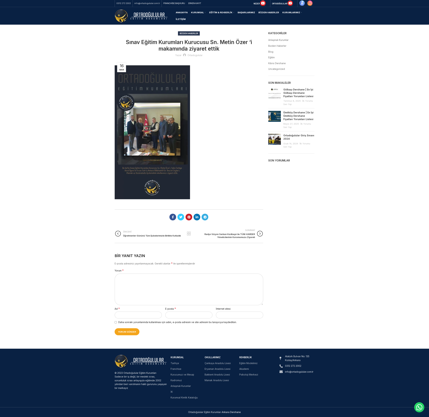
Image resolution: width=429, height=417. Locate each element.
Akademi (244, 368)
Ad (117, 308)
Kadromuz (176, 380)
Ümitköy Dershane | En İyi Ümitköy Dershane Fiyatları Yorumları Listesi (298, 115)
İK (172, 391)
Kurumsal (177, 357)
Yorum (119, 270)
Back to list (189, 233)
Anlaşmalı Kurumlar (278, 40)
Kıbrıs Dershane (277, 63)
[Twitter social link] (180, 217)
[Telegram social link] (205, 217)
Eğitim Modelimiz (248, 363)
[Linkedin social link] (197, 217)
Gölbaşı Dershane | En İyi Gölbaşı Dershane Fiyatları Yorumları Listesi (298, 92)
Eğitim (271, 57)
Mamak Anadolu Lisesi (217, 380)
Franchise (176, 368)
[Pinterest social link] (189, 217)
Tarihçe (175, 363)
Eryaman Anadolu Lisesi (217, 368)
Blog (270, 51)
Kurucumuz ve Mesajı (182, 374)
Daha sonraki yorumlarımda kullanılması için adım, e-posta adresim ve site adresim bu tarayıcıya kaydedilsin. (177, 322)
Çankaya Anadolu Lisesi (218, 363)
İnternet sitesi (223, 308)
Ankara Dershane (231, 412)
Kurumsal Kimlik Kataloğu (184, 397)
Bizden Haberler (189, 33)
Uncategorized (276, 68)
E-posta (170, 308)
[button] (419, 407)
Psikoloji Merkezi (248, 374)
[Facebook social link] (172, 217)
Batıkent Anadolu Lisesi (217, 374)
